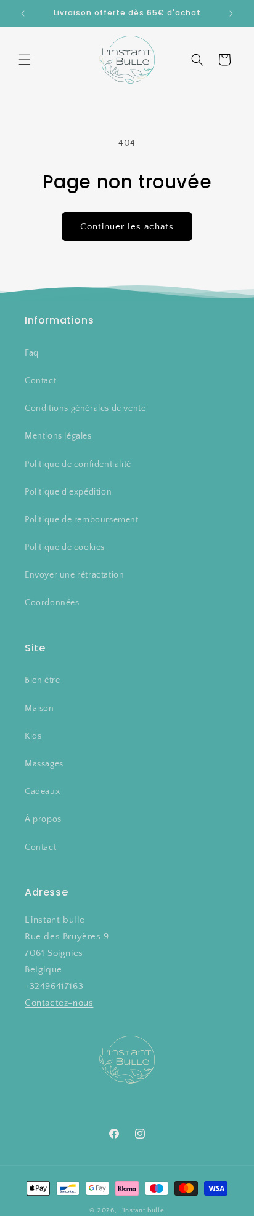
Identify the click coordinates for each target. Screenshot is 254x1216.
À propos (43, 819)
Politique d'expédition (68, 492)
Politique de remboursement (82, 520)
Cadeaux (42, 792)
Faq (32, 353)
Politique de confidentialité (78, 464)
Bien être (42, 680)
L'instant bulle (142, 1210)
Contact (40, 381)
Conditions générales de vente (85, 408)
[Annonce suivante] (231, 13)
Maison (39, 708)
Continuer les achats (127, 226)
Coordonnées (52, 603)
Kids (33, 736)
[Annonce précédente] (22, 13)
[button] (24, 59)
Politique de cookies (65, 547)
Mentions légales (58, 436)
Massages (44, 764)
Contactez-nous (59, 1003)
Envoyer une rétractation (74, 575)
